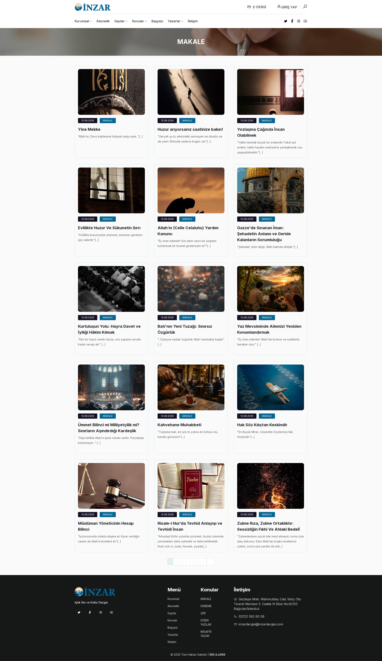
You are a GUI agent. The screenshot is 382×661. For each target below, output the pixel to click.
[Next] (211, 561)
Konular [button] (138, 21)
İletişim (193, 21)
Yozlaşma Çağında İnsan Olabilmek (261, 132)
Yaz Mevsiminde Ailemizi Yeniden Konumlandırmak (269, 329)
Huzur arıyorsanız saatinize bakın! (190, 129)
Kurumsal (173, 599)
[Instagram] (100, 612)
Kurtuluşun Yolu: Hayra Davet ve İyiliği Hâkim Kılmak (109, 329)
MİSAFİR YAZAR (206, 634)
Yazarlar (173, 634)
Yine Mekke (89, 129)
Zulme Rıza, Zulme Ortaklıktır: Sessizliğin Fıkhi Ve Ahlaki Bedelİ (268, 526)
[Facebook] (89, 612)
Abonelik (103, 21)
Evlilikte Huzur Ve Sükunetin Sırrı (109, 227)
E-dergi (259, 7)
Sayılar (172, 613)
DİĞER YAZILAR (206, 622)
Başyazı (157, 21)
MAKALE (108, 120)
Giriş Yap (289, 7)
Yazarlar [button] (174, 21)
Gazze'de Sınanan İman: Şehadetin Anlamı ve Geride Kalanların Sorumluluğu (264, 233)
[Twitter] (79, 612)
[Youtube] (111, 612)
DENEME (206, 606)
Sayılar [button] (119, 21)
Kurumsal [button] (82, 21)
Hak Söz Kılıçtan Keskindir (262, 424)
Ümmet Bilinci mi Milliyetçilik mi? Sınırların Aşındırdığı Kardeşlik (108, 427)
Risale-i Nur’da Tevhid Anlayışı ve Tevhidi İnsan (190, 526)
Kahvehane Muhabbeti (179, 424)
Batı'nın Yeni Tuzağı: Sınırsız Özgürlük (185, 329)
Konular (172, 620)
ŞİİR (203, 613)
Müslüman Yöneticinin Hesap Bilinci (106, 526)
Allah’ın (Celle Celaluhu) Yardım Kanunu (188, 230)
